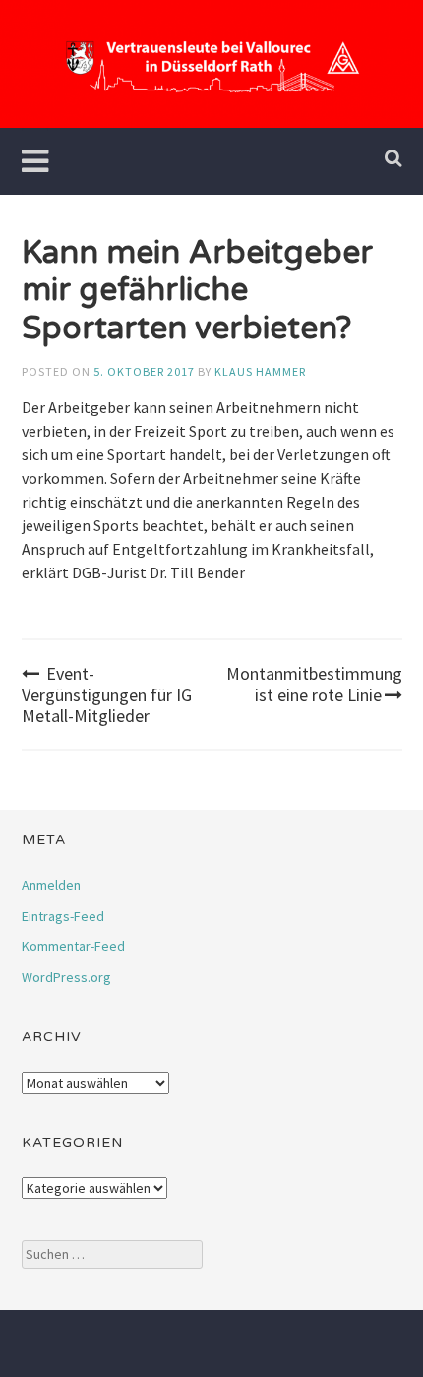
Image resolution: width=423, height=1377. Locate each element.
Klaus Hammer (260, 371)
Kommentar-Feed (73, 946)
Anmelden (51, 885)
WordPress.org (66, 977)
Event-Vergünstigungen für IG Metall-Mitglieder (107, 694)
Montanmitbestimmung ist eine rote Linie (314, 684)
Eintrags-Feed (63, 916)
